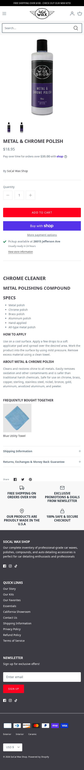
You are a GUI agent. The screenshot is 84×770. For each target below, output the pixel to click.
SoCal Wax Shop (17, 171)
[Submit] (75, 28)
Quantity (8, 187)
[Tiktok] (15, 566)
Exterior (7, 734)
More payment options (42, 235)
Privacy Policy (12, 629)
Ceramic (32, 734)
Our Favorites (12, 600)
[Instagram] (10, 566)
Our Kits (8, 594)
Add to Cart (42, 212)
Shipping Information (17, 451)
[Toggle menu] (4, 13)
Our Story (9, 589)
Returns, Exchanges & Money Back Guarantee (33, 462)
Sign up (13, 689)
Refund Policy (12, 635)
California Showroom (16, 612)
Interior (20, 734)
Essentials (9, 606)
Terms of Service (14, 640)
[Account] (71, 13)
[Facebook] (4, 566)
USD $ (10, 747)
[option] (42, 77)
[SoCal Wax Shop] (42, 13)
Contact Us (10, 617)
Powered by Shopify (38, 756)
